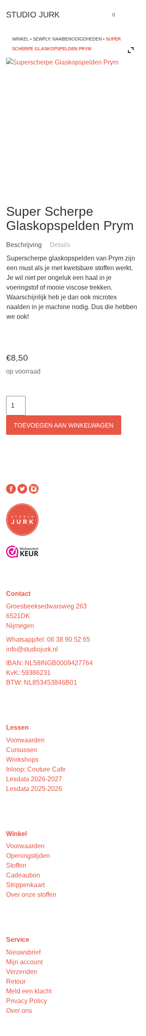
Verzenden (21, 971)
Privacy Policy (26, 1000)
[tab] (27, 245)
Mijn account (24, 962)
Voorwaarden (25, 740)
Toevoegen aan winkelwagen (64, 425)
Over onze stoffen (31, 894)
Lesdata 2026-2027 (34, 779)
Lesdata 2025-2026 (34, 788)
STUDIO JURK (33, 15)
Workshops (22, 759)
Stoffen (16, 865)
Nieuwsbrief (23, 952)
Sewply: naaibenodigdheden (67, 39)
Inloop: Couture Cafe (36, 769)
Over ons (19, 1010)
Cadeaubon (23, 875)
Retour (16, 981)
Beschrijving (24, 244)
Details (60, 244)
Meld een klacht (29, 991)
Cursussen (21, 749)
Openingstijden (28, 855)
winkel (20, 39)
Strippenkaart (25, 884)
